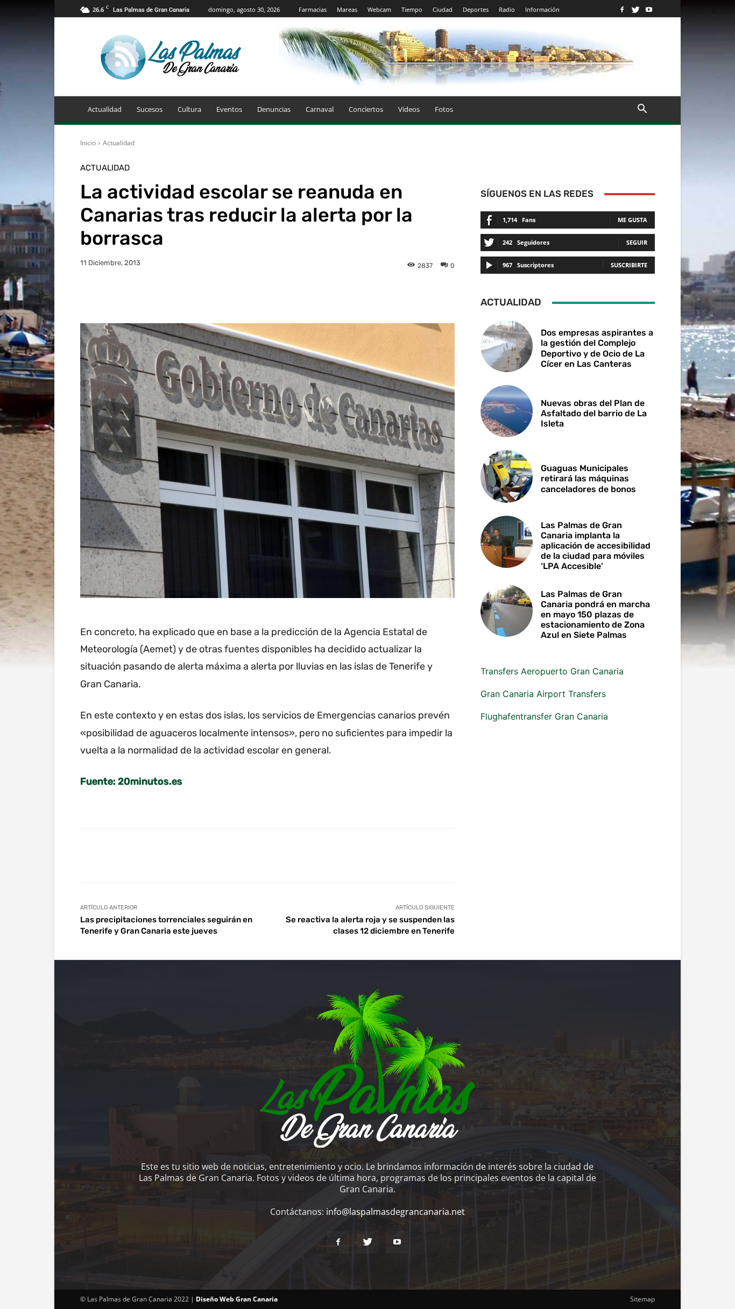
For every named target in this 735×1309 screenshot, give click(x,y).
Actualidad (105, 109)
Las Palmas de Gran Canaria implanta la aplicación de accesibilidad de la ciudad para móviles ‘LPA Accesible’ (596, 546)
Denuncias (274, 109)
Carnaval (320, 109)
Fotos (444, 109)
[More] (422, 296)
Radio (507, 9)
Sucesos (149, 109)
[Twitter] (635, 9)
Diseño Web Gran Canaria (237, 1299)
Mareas (347, 9)
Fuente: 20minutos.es (131, 781)
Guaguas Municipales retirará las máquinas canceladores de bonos (588, 478)
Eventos (229, 109)
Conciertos (366, 109)
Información (542, 9)
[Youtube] (649, 9)
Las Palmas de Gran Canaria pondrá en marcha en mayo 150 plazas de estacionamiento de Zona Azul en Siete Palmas (595, 615)
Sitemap (642, 1299)
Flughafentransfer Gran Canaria (544, 716)
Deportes (476, 9)
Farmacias (313, 9)
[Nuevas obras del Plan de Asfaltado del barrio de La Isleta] (506, 411)
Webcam (379, 9)
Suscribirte (629, 265)
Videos (409, 109)
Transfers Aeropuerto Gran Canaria (552, 671)
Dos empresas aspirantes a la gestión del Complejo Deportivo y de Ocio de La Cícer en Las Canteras (597, 348)
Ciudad (443, 9)
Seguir (636, 242)
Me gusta (632, 220)
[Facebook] (622, 9)
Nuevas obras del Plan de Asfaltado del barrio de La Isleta (594, 413)
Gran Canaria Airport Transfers (543, 693)
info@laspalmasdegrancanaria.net (395, 1212)
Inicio (88, 142)
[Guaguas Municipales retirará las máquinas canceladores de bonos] (506, 476)
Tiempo (411, 9)
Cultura (189, 109)
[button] (642, 110)
